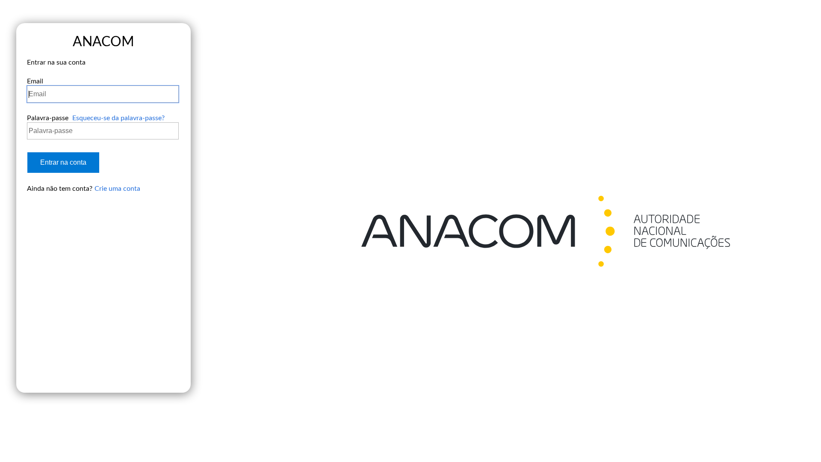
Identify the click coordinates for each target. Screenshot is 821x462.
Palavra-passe (47, 118)
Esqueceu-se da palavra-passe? (118, 118)
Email (35, 81)
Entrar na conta (63, 162)
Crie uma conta (117, 188)
